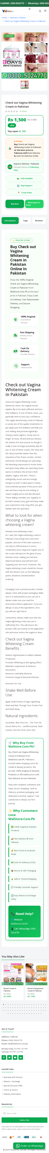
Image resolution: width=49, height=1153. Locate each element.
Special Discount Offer (13, 1085)
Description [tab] (10, 220)
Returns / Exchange (12, 1081)
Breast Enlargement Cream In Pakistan (35, 989)
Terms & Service (11, 1090)
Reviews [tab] (39, 220)
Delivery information (12, 1094)
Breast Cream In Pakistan (10, 989)
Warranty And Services (13, 1077)
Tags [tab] (25, 220)
